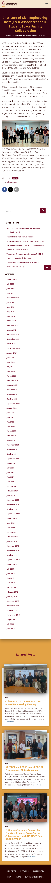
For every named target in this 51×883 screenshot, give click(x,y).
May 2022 (10, 422)
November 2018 (13, 606)
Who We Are (11, 871)
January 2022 (12, 440)
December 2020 (13, 500)
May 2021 (10, 477)
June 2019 (10, 573)
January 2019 (12, 596)
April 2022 (11, 426)
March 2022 (11, 431)
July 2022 (10, 413)
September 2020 (13, 514)
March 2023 (11, 376)
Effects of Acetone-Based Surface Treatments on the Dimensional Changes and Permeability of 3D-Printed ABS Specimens (26, 245)
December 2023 (13, 334)
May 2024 (10, 311)
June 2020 (10, 523)
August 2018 (11, 619)
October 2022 (12, 399)
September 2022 (13, 403)
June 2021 (10, 472)
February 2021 (12, 491)
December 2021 (13, 445)
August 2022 (11, 408)
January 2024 (12, 330)
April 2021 (11, 481)
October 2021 (12, 454)
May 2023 (10, 367)
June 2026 (10, 288)
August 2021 (11, 463)
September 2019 (13, 560)
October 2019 (12, 555)
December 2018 (13, 601)
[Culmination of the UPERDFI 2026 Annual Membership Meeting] (25, 678)
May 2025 (10, 293)
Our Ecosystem (38, 871)
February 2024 (12, 325)
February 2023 (12, 380)
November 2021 (13, 449)
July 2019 (10, 569)
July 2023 (10, 357)
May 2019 (10, 578)
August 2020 (11, 518)
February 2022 (12, 436)
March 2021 (11, 486)
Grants (18, 877)
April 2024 (11, 316)
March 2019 (11, 587)
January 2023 (12, 385)
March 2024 (11, 321)
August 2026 (11, 279)
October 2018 (12, 610)
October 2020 (12, 509)
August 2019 (11, 564)
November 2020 (13, 504)
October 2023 (12, 344)
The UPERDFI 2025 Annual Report (20, 237)
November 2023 (13, 339)
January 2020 (12, 541)
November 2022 (13, 394)
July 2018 (10, 624)
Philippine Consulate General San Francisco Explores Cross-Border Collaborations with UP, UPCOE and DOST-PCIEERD (24, 835)
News (15, 178)
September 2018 (13, 615)
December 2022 (13, 390)
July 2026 (10, 284)
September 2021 (13, 459)
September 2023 (13, 348)
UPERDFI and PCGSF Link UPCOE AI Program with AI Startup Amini (24, 768)
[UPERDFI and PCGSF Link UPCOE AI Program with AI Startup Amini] (25, 744)
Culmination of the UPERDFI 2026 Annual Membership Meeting (23, 703)
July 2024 (10, 302)
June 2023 (10, 362)
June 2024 (10, 307)
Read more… (11, 722)
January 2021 (12, 495)
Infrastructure (12, 182)
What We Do (24, 871)
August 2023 (11, 353)
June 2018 (10, 629)
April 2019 (11, 583)
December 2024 (13, 298)
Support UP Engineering (34, 877)
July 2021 (10, 468)
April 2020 (11, 527)
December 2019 (13, 546)
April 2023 (11, 371)
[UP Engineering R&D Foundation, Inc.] (10, 4)
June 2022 (10, 417)
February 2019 (12, 592)
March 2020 (11, 532)
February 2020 (12, 537)
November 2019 (13, 550)
